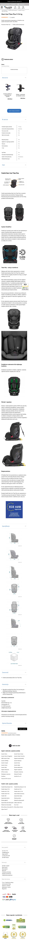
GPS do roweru (4, 772)
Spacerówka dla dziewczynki (7, 802)
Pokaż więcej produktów (14, 110)
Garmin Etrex (17, 763)
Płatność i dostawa (6, 885)
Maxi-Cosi (8, 24)
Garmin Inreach (4, 763)
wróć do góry (16, 745)
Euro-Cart (16, 804)
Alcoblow (3, 776)
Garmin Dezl (4, 767)
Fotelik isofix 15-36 (18, 791)
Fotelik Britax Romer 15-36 (20, 787)
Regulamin (4, 888)
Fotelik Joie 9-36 (17, 789)
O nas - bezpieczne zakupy (7, 882)
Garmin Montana (17, 760)
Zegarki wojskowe (18, 769)
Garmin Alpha (17, 765)
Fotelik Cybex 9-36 (5, 789)
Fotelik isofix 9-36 (5, 793)
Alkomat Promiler (18, 774)
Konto (15, 8)
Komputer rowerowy (18, 772)
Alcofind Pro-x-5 (17, 776)
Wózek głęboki (4, 800)
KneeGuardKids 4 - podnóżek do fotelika (7, 96)
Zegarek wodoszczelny (19, 758)
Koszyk (23, 8)
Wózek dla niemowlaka (6, 804)
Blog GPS (4, 870)
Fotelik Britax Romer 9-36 (6, 787)
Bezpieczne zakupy (8, 59)
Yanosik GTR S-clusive (6, 778)
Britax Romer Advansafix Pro (7, 807)
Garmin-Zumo (4, 765)
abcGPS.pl (8, 7)
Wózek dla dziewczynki (19, 800)
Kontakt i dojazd (5, 865)
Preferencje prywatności (7, 875)
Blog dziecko (5, 869)
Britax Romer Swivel (18, 807)
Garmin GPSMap (4, 760)
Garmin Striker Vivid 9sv (19, 756)
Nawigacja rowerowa (5, 774)
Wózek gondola (17, 798)
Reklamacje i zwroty (6, 887)
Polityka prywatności (6, 873)
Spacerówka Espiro (5, 798)
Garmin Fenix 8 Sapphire (6, 756)
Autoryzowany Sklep (6, 884)
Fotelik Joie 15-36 (5, 791)
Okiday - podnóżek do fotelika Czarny (20, 96)
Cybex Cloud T (4, 809)
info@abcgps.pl (5, 852)
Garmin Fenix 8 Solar (18, 754)
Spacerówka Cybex (18, 795)
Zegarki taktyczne (5, 769)
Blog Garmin (4, 867)
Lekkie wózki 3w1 (18, 802)
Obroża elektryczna (18, 767)
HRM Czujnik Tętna (5, 758)
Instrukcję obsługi (5, 66)
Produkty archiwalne (6, 872)
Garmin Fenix (4, 754)
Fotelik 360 (3, 795)
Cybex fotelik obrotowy (19, 793)
